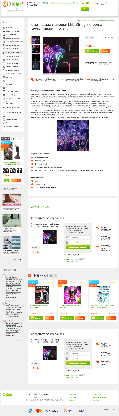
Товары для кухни (12, 60)
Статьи (72, 400)
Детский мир (10, 81)
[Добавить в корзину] (6, 180)
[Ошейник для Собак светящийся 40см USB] (72, 295)
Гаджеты (9, 77)
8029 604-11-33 (35, 3)
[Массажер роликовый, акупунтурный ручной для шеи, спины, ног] (103, 295)
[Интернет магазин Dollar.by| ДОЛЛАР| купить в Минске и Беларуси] (13, 6)
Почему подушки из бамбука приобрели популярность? (9, 230)
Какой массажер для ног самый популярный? (11, 208)
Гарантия (76, 3)
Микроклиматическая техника (13, 108)
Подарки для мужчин (13, 45)
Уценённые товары (12, 126)
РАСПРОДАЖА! (11, 34)
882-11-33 (35, 5)
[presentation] (51, 275)
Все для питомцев (12, 116)
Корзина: (103, 3)
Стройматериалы (11, 123)
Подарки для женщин (13, 38)
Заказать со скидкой (77, 247)
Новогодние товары (12, 52)
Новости (73, 397)
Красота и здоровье (12, 70)
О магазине (55, 3)
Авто (7, 88)
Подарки (9, 84)
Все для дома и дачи (13, 98)
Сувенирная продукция (13, 112)
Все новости (17, 340)
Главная (73, 394)
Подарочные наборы (13, 31)
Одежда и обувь (11, 119)
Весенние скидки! (12, 49)
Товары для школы (12, 56)
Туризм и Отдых (11, 95)
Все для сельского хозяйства (12, 102)
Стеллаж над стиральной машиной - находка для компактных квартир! (11, 252)
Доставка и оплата (66, 3)
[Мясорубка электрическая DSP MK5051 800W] (42, 295)
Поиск (86, 9)
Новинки (9, 27)
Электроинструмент (12, 91)
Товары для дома (12, 63)
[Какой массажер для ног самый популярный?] (12, 200)
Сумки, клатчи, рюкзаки (13, 74)
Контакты (96, 400)
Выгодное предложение (14, 42)
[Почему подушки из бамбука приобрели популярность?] (12, 220)
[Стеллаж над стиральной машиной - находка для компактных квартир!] (12, 242)
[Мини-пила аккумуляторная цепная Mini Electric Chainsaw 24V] (13, 151)
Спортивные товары (12, 67)
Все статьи (17, 259)
